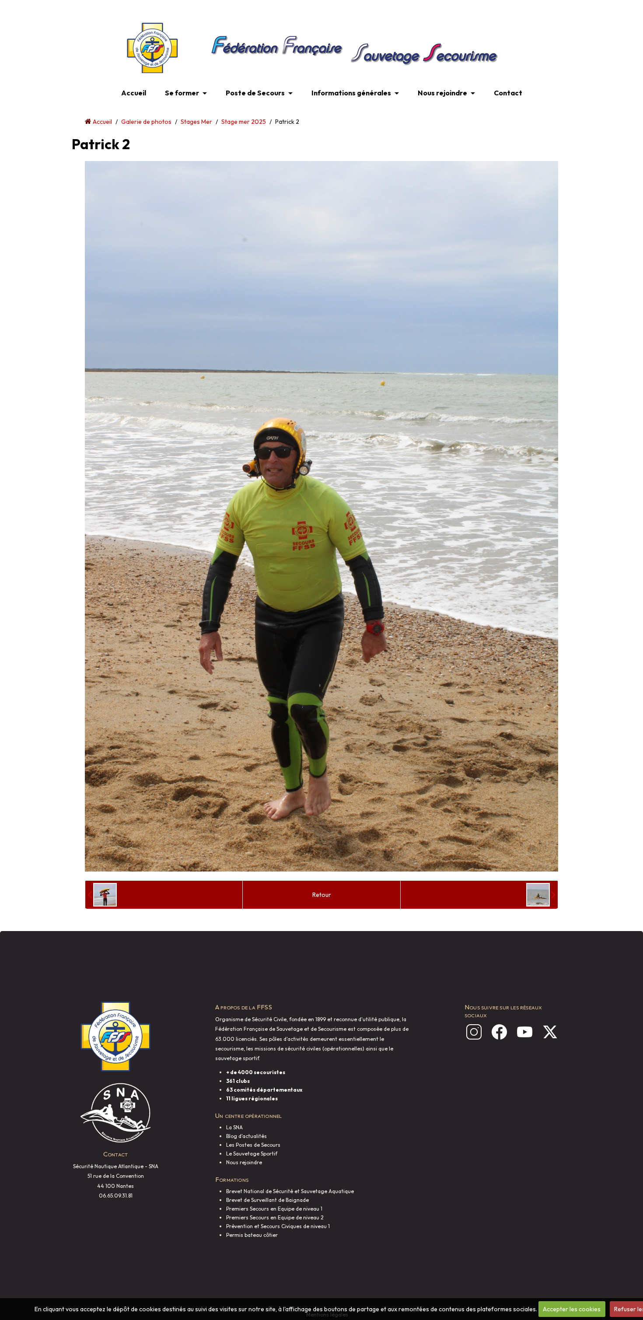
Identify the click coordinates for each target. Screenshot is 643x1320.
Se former (182, 92)
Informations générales (351, 92)
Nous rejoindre (442, 92)
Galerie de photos (146, 122)
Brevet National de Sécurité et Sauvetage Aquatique (290, 1191)
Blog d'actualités (246, 1136)
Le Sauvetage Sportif (251, 1153)
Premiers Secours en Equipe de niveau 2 (275, 1217)
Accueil (133, 92)
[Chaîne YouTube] (524, 1031)
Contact (508, 92)
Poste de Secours (255, 92)
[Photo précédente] (102, 895)
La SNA (234, 1127)
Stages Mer (196, 122)
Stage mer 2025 (243, 122)
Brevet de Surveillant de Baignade (267, 1200)
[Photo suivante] (541, 895)
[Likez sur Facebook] (499, 1031)
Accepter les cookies (572, 1309)
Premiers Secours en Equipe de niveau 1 (274, 1208)
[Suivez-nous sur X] (550, 1031)
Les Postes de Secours (253, 1144)
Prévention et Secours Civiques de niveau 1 (278, 1226)
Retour (321, 895)
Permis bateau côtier (252, 1235)
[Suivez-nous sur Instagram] (474, 1031)
